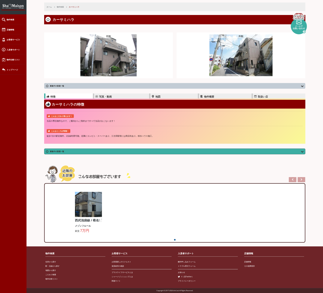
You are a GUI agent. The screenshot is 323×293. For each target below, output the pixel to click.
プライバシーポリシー (187, 281)
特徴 (53, 96)
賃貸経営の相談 (118, 266)
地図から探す (50, 270)
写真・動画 (105, 96)
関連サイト (116, 281)
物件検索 (10, 19)
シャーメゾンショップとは (122, 276)
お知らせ (181, 272)
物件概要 (209, 96)
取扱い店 (263, 96)
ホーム (49, 7)
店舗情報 (10, 29)
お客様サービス (13, 39)
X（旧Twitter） (187, 276)
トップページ (12, 69)
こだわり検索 (50, 274)
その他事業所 (249, 266)
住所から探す (50, 262)
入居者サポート (13, 49)
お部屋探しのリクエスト (121, 262)
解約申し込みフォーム (187, 262)
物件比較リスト (13, 59)
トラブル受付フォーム (187, 266)
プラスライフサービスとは (122, 272)
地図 (157, 96)
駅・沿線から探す (52, 266)
